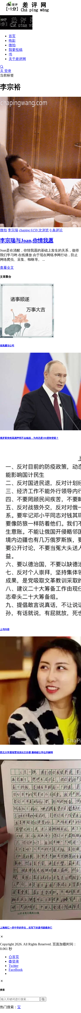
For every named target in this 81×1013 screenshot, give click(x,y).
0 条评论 (56, 230)
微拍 (12, 45)
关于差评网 (17, 59)
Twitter (13, 966)
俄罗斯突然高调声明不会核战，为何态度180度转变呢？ (29, 438)
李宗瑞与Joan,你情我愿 (26, 240)
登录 (7, 71)
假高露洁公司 (7, 345)
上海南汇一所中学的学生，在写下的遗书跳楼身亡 (26, 927)
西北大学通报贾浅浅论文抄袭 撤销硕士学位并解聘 (26, 752)
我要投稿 (15, 50)
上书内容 (5, 629)
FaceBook (16, 969)
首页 (12, 36)
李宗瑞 (13, 230)
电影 (12, 40)
